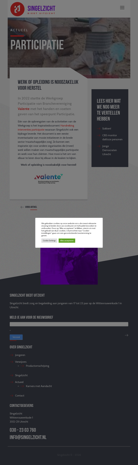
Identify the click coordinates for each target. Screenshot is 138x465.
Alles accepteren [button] (67, 240)
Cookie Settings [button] (49, 240)
